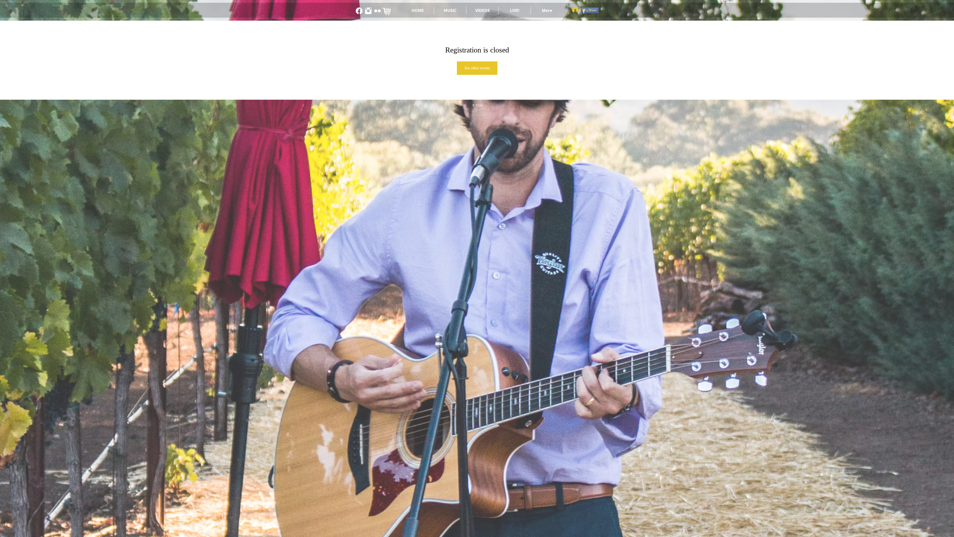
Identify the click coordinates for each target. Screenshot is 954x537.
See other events (477, 68)
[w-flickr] (377, 10)
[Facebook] (359, 10)
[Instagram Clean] (368, 10)
